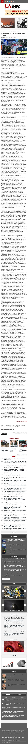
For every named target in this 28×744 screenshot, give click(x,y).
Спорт (22, 731)
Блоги (14, 671)
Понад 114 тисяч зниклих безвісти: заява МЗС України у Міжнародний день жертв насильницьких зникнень (15, 470)
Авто (15, 731)
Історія (9, 731)
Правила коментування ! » (22, 454)
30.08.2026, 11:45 (7, 632)
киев (2, 429)
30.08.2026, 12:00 (7, 627)
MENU (2, 1)
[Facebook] (7, 1)
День (6, 697)
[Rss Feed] (5, 1)
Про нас (3, 740)
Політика (12, 730)
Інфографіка (14, 656)
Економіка (20, 730)
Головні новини (7, 730)
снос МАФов (10, 429)
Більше (13, 532)
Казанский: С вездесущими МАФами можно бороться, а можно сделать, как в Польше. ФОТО (5, 451)
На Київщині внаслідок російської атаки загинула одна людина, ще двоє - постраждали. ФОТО (14, 597)
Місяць (13, 697)
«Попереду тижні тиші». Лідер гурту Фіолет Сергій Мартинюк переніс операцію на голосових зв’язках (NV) (15, 618)
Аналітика (14, 536)
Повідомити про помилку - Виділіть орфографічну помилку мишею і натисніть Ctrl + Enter (13, 426)
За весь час (21, 697)
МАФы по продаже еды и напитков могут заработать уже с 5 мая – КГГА (23, 450)
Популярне (19, 694)
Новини (14, 456)
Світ (23, 730)
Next (26, 24)
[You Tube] (11, 1)
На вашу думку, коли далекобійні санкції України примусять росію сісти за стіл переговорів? (13, 559)
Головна (3, 730)
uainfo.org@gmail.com (16, 740)
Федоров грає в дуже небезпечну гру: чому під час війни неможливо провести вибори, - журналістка (16, 551)
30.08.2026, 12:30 (7, 619)
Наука (7, 731)
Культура (3, 731)
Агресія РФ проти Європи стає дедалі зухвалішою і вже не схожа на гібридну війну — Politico (16, 540)
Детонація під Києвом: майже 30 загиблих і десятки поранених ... (7, 26)
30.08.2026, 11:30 (7, 635)
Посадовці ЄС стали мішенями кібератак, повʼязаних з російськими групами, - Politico (16, 545)
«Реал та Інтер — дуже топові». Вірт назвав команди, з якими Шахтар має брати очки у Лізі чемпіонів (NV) (14, 626)
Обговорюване (10, 694)
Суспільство (16, 730)
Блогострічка (14, 615)
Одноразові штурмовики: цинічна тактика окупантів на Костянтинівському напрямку (15, 680)
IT (16, 731)
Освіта (12, 731)
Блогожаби (14, 639)
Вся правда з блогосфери (5, 31)
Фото (13, 583)
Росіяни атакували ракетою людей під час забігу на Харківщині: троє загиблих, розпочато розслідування (15, 507)
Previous (1, 24)
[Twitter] (9, 1)
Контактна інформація (8, 740)
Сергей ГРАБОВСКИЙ (21, 421)
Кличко (5, 429)
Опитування (14, 556)
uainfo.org (14, 737)
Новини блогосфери (14, 31)
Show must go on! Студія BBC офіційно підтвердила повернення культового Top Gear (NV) (14, 634)
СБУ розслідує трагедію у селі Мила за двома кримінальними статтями (14, 611)
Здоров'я (19, 731)
